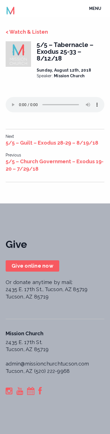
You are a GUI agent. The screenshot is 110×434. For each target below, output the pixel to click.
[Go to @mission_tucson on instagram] (9, 392)
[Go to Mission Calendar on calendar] (30, 392)
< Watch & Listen (27, 32)
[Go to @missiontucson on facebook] (40, 392)
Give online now (32, 266)
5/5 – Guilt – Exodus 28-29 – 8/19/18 (52, 143)
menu (96, 10)
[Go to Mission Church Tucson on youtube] (19, 392)
